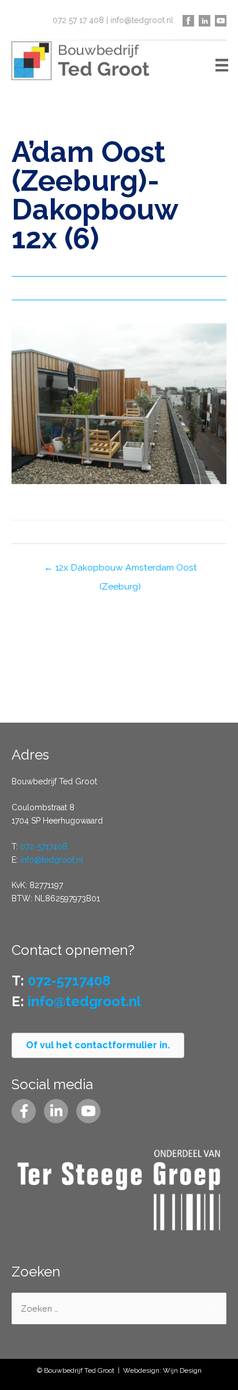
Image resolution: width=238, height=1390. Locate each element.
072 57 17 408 (78, 20)
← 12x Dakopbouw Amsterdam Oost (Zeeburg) (120, 570)
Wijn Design (182, 1370)
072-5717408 (44, 846)
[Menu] (222, 64)
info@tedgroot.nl (141, 20)
